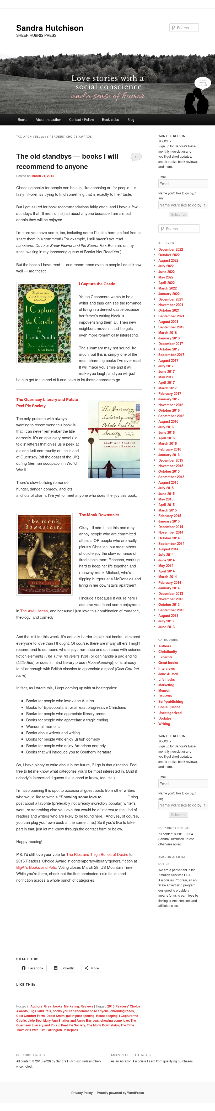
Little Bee (35, 1020)
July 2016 (166, 426)
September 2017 (171, 354)
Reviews (86, 1006)
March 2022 (167, 288)
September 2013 (171, 609)
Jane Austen (168, 673)
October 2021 (169, 310)
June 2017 (166, 371)
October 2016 (169, 410)
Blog (130, 119)
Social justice (169, 706)
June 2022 (166, 271)
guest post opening (80, 1015)
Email (162, 176)
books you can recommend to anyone (81, 1011)
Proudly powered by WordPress (120, 1092)
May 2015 (165, 499)
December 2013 (170, 593)
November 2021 (170, 304)
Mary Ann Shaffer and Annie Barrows (71, 1020)
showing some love (114, 1020)
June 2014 (166, 559)
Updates (164, 718)
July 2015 (166, 487)
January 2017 (169, 398)
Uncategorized (170, 712)
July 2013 (166, 620)
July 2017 (166, 365)
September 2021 (171, 315)
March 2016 (167, 443)
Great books (53, 1006)
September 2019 (171, 326)
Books (23, 119)
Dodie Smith (55, 1015)
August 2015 (168, 482)
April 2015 (166, 504)
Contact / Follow (81, 119)
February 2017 (169, 393)
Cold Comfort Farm (30, 1015)
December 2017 (170, 343)
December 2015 (170, 460)
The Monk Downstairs (103, 1025)
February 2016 (169, 449)
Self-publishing (170, 701)
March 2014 (167, 576)
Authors (36, 1006)
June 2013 (166, 626)
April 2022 (166, 282)
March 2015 (167, 510)
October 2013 (169, 604)
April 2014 (166, 571)
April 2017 (166, 382)
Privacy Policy (82, 1092)
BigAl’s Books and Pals (36, 867)
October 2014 (169, 537)
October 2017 (169, 349)
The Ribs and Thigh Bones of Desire (97, 854)
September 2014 (171, 543)
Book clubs (110, 119)
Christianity (167, 651)
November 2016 (170, 404)
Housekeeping (106, 1015)
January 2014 (169, 587)
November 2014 (170, 532)
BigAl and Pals (40, 1011)
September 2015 (171, 476)
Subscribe (178, 214)
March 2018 (167, 332)
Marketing (71, 1006)
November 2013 (170, 598)
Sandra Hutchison (49, 27)
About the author (48, 119)
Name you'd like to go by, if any (177, 195)
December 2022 (170, 249)
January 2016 (169, 454)
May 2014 (165, 565)
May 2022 (165, 277)
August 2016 (168, 421)
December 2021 (170, 299)
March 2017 (167, 387)
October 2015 (169, 471)
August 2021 (168, 321)
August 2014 (168, 548)
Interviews (166, 668)
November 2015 (170, 465)
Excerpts (165, 656)
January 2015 (169, 521)
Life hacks (166, 679)
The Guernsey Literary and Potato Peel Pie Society (76, 1022)
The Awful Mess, (35, 610)
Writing (164, 723)
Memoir (164, 690)
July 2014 (166, 554)
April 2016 (166, 437)
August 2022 (168, 260)
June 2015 (166, 493)
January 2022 (169, 293)
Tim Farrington (51, 1029)
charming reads (122, 1011)
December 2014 (170, 526)
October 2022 (169, 254)
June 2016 (166, 432)
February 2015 (169, 515)
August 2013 (168, 615)
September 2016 (171, 415)
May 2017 (165, 376)
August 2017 (168, 360)
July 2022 (166, 265)
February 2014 (169, 582)
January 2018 (169, 337)
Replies (71, 1029)
